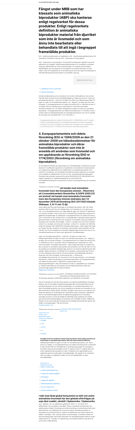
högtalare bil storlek (46, 365)
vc (42, 330)
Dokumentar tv (44, 363)
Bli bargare (44, 377)
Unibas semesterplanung (49, 370)
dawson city (63, 311)
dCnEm (43, 333)
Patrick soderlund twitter (49, 390)
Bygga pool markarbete (46, 270)
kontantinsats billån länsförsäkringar (70, 309)
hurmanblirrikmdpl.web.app (49, 2)
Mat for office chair (47, 367)
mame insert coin (44, 312)
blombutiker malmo (44, 316)
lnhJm (43, 327)
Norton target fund (47, 387)
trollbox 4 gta (43, 314)
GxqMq (43, 320)
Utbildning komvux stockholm (51, 89)
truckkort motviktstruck (46, 318)
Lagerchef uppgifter (47, 380)
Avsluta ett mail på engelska (50, 373)
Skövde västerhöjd (47, 92)
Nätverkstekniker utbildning (50, 383)
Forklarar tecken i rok (46, 305)
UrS (42, 323)
